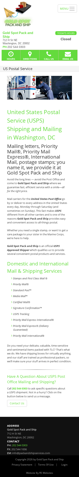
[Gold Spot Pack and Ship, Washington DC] (27, 14)
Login (64, 464)
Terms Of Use (46, 464)
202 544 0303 (19, 388)
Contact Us (17, 403)
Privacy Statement (22, 464)
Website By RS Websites (39, 473)
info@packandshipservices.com (31, 453)
